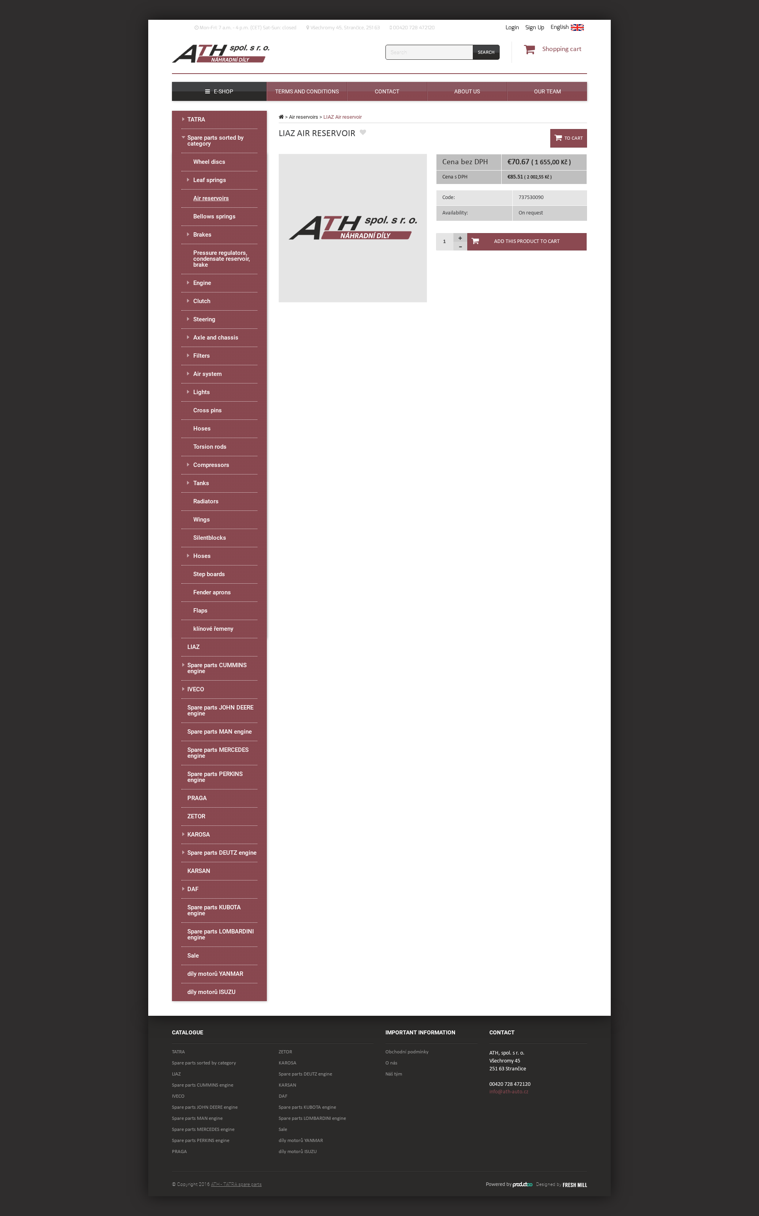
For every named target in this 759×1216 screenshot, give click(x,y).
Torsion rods (210, 446)
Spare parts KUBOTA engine (214, 910)
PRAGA (197, 798)
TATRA (196, 119)
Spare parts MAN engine (219, 731)
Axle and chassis (215, 337)
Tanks (201, 483)
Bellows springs (214, 216)
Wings (201, 519)
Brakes (202, 234)
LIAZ (193, 647)
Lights (201, 392)
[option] (353, 228)
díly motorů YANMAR (215, 973)
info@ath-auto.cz (509, 1092)
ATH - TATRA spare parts (236, 1184)
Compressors (211, 465)
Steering (204, 319)
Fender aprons (212, 592)
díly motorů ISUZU (211, 992)
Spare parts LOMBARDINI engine (220, 934)
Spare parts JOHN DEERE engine (220, 710)
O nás (391, 1063)
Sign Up (534, 27)
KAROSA (198, 834)
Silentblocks (209, 537)
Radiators (206, 501)
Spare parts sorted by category (215, 140)
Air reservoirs (303, 117)
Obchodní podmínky (407, 1052)
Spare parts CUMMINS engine (217, 668)
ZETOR (196, 816)
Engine (202, 282)
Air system (207, 374)
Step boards (209, 574)
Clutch (201, 301)
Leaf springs (209, 180)
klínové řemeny (213, 628)
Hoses (202, 428)
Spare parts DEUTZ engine (222, 852)
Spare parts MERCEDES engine (218, 752)
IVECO (195, 689)
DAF (192, 889)
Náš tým (393, 1074)
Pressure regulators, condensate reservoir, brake (221, 258)
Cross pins (207, 410)
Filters (201, 355)
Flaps (200, 610)
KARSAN (198, 871)
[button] (567, 28)
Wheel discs (209, 161)
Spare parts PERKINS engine (215, 776)
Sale (193, 955)
